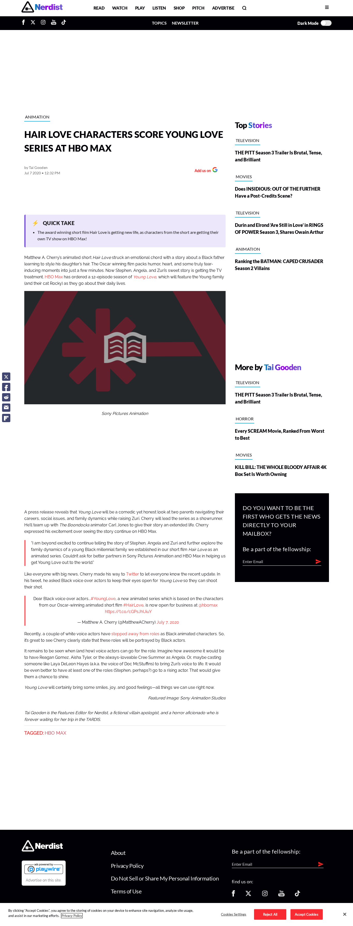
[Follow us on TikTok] (297, 895)
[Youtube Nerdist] (53, 23)
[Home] (42, 850)
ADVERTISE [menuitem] (223, 7)
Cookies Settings (233, 914)
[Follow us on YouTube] (281, 895)
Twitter (132, 574)
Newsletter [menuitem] (185, 22)
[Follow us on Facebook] (233, 895)
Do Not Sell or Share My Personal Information (165, 878)
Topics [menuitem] (159, 22)
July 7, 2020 (168, 622)
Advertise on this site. (44, 880)
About (118, 852)
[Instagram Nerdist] (43, 23)
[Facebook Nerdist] (24, 23)
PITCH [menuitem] (198, 7)
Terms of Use (126, 891)
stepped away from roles (135, 634)
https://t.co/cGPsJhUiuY (128, 611)
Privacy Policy (127, 865)
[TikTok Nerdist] (63, 23)
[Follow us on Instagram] (265, 895)
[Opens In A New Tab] (43, 868)
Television (247, 140)
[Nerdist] (42, 7)
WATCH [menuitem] (119, 7)
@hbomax (208, 605)
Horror (245, 418)
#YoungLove (103, 598)
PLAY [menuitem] (140, 7)
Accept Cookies (306, 914)
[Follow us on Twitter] (248, 895)
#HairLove (133, 605)
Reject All (270, 914)
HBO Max (54, 277)
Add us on (201, 171)
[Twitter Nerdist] (33, 23)
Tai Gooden (38, 167)
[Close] (344, 914)
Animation (37, 116)
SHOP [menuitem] (179, 7)
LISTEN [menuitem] (159, 7)
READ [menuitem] (99, 7)
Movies (244, 176)
